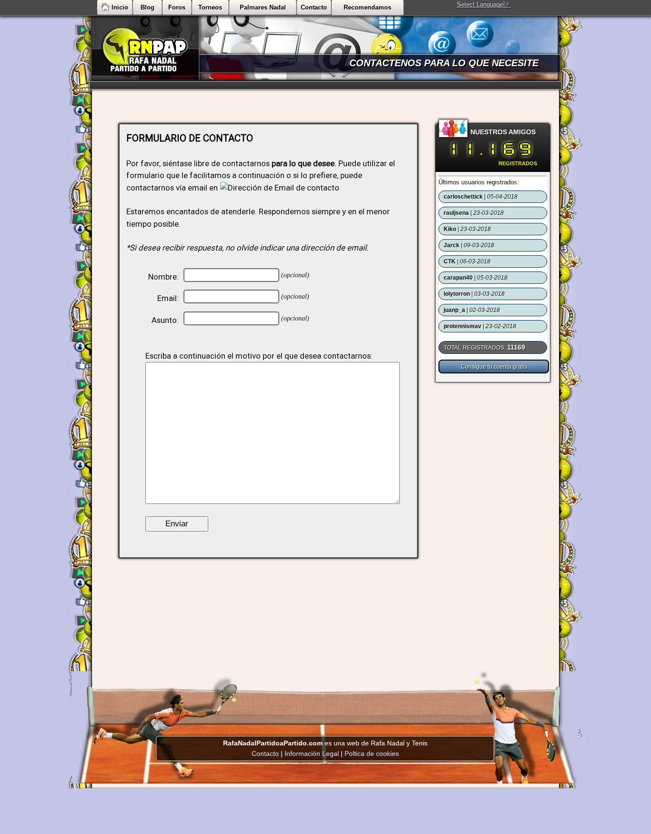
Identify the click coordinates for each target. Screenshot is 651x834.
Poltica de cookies (372, 753)
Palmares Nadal (263, 7)
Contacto (314, 7)
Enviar (176, 523)
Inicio (120, 7)
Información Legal (312, 753)
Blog (147, 7)
